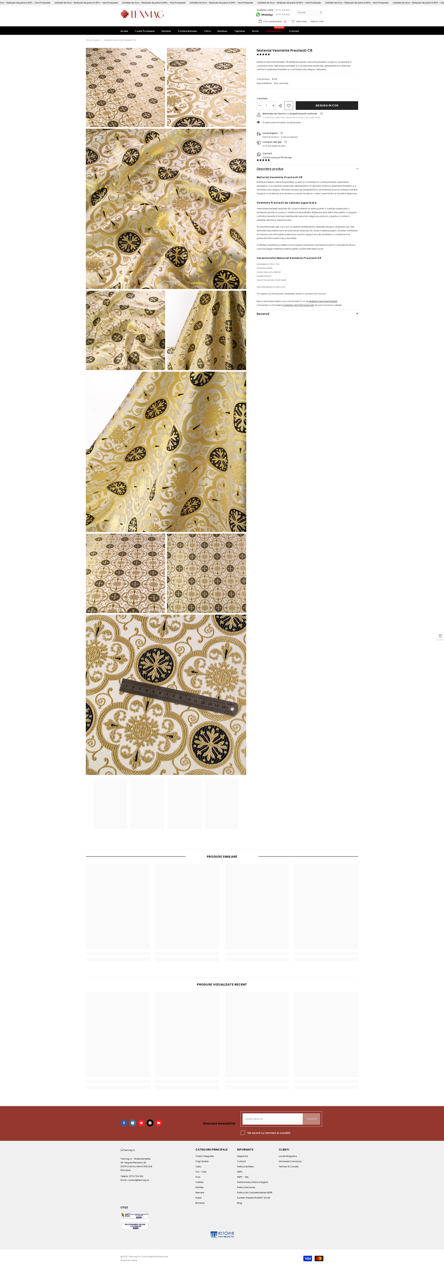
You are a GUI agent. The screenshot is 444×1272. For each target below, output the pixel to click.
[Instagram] (132, 1122)
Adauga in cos (326, 105)
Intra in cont (317, 21)
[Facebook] (124, 1122)
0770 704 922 (283, 9)
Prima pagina (93, 40)
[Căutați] (309, 12)
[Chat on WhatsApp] (264, 14)
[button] (263, 54)
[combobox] (307, 12)
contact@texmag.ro (138, 1180)
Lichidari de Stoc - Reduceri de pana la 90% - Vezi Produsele (86, 2)
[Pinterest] (141, 1122)
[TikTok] (150, 1122)
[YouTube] (158, 1122)
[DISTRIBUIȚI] (281, 106)
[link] (288, 105)
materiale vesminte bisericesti (298, 304)
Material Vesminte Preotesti (323, 301)
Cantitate (262, 98)
